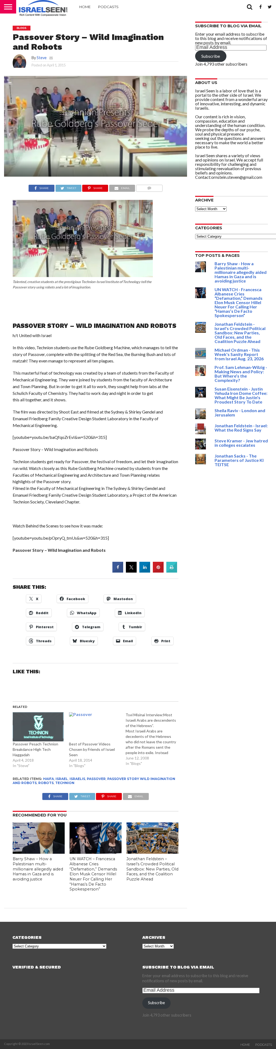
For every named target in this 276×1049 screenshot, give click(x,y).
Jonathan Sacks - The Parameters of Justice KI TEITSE (239, 460)
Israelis (77, 779)
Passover (96, 779)
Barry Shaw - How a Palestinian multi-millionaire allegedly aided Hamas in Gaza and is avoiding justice (241, 272)
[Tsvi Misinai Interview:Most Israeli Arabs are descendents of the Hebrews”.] (154, 739)
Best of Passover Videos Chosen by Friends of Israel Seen (92, 749)
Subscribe (210, 56)
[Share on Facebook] (117, 571)
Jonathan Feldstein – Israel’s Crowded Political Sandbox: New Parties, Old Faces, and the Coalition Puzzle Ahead (152, 869)
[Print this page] (171, 571)
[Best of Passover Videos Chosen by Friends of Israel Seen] (94, 726)
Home (85, 7)
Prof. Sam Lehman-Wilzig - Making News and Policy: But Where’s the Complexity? (241, 374)
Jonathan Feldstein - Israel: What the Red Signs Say (241, 427)
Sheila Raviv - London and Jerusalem (240, 412)
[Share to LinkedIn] (144, 571)
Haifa (48, 779)
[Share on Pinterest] (158, 571)
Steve (42, 57)
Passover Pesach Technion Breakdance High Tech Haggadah (35, 749)
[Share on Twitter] (131, 571)
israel (62, 779)
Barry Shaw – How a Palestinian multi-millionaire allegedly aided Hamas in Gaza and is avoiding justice (38, 869)
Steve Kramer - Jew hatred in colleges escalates (241, 443)
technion (64, 783)
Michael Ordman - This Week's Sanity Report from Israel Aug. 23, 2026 (239, 354)
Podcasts (108, 7)
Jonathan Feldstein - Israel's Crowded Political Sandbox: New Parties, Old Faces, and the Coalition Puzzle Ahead (240, 332)
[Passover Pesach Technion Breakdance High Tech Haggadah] (38, 726)
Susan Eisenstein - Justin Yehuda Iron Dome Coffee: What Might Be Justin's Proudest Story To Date (241, 395)
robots (46, 783)
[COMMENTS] (149, 186)
